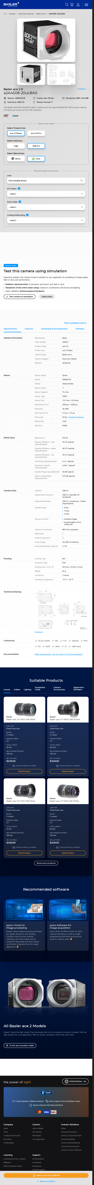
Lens (9, 175)
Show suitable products (75, 353)
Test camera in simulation (21, 327)
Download (39, 662)
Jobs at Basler (37, 1142)
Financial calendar (68, 1153)
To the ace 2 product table (21, 1076)
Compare (81, 89)
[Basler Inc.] (11, 4)
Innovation (8, 1153)
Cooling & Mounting (16, 215)
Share (63, 1142)
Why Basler (36, 1149)
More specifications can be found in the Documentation (59, 685)
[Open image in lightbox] (46, 40)
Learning (8, 1169)
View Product (24, 802)
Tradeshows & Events (12, 1149)
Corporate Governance (70, 1160)
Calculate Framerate (76, 448)
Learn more (47, 327)
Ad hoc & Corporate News (71, 1149)
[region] (46, 526)
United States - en (77, 1095)
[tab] (12, 360)
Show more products (46, 893)
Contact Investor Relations (71, 1163)
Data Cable (12, 202)
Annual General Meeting (70, 1156)
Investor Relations (70, 1138)
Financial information (69, 1145)
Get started (36, 1145)
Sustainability (9, 1156)
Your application (38, 1153)
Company (8, 1138)
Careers (36, 1138)
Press (6, 1145)
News (6, 1142)
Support (36, 1169)
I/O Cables (12, 188)
